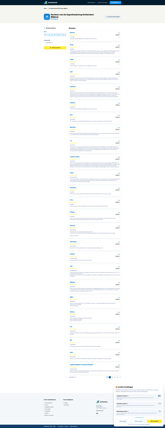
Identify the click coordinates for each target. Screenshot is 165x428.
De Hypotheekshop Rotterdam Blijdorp (58, 8)
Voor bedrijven (114, 2)
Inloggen (66, 402)
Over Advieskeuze (48, 402)
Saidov (72, 254)
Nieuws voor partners (49, 415)
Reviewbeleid (47, 409)
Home (45, 8)
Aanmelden (66, 404)
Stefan (72, 212)
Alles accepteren (154, 421)
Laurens (73, 87)
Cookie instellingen (73, 426)
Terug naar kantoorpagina (113, 16)
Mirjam (72, 282)
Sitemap (46, 413)
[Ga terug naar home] (102, 402)
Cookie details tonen (139, 417)
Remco (72, 32)
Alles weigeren (122, 421)
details (119, 32)
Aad (71, 352)
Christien (73, 242)
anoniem (73, 188)
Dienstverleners (91, 2)
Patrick (72, 226)
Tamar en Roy (74, 157)
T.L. (71, 141)
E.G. (71, 327)
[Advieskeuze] (50, 2)
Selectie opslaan (139, 421)
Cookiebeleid (47, 411)
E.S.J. (71, 200)
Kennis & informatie (102, 2)
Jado (71, 59)
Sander (72, 103)
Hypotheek (49, 42)
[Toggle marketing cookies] (159, 403)
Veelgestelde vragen (49, 407)
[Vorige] (107, 377)
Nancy (72, 312)
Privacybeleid (60, 426)
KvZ (71, 72)
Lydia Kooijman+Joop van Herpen (81, 365)
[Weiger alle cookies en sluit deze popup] (161, 387)
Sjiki (71, 297)
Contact (46, 404)
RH (71, 340)
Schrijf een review (56, 47)
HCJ (71, 115)
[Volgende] (120, 377)
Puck (71, 45)
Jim (71, 266)
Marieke (73, 127)
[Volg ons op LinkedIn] (97, 413)
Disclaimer (66, 426)
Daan (72, 173)
